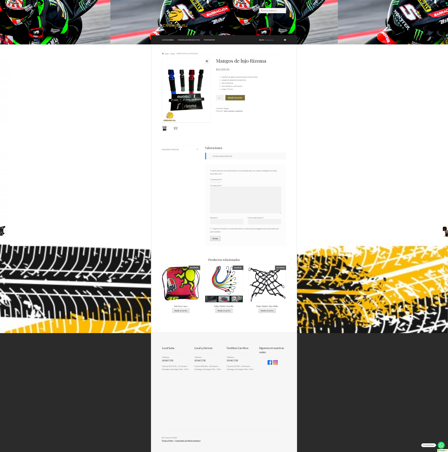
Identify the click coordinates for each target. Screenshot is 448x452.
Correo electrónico (256, 217)
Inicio (167, 53)
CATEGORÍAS (168, 40)
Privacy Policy (167, 440)
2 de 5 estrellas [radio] (213, 182)
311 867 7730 (167, 360)
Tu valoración (216, 185)
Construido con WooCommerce (187, 440)
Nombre (214, 217)
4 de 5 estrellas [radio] (218, 182)
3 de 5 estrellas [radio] (215, 182)
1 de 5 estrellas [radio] (211, 182)
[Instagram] (275, 362)
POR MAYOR (209, 40)
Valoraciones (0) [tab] (170, 149)
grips (226, 111)
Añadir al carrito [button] (180, 311)
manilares (239, 111)
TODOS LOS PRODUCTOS (189, 40)
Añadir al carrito (235, 98)
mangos (231, 111)
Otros (172, 53)
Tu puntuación (216, 179)
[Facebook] (269, 362)
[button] (207, 61)
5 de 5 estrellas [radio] (220, 182)
